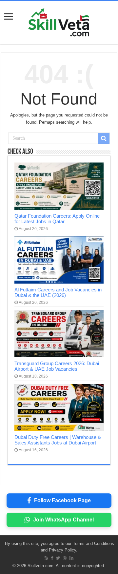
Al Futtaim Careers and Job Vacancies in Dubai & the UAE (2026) (58, 292)
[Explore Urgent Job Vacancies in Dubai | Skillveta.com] (59, 21)
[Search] (103, 138)
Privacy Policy (62, 550)
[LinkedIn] (71, 558)
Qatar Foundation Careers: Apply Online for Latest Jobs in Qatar (57, 218)
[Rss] (46, 558)
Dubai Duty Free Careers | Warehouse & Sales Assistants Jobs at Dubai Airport (57, 439)
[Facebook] (52, 558)
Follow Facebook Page (62, 500)
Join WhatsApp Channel (63, 519)
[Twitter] (58, 558)
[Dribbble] (65, 558)
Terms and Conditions (93, 543)
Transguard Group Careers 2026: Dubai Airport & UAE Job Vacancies (56, 366)
